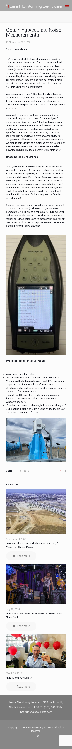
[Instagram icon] (38, 736)
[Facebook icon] (34, 736)
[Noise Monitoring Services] (37, 5)
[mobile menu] (67, 5)
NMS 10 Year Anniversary (19, 677)
